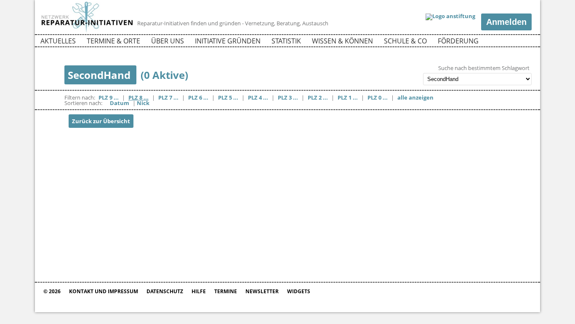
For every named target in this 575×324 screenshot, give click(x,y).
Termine (225, 291)
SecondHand (100, 75)
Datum (119, 103)
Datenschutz (164, 291)
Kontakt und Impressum (103, 291)
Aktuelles (58, 41)
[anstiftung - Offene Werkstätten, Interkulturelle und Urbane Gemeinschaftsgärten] (450, 17)
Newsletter (262, 291)
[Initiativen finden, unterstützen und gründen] (87, 31)
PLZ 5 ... (228, 97)
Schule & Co (405, 41)
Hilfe (199, 291)
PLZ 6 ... (198, 97)
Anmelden (506, 22)
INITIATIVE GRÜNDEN (228, 41)
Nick (143, 103)
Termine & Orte (113, 41)
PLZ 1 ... (348, 97)
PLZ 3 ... (288, 97)
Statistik (286, 41)
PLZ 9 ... (108, 97)
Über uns (167, 41)
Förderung (458, 41)
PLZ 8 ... (138, 97)
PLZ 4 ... (258, 97)
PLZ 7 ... (168, 97)
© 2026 (52, 291)
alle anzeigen (415, 97)
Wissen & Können (342, 41)
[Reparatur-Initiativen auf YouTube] (524, 42)
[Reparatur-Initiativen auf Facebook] (510, 42)
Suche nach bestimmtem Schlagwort (484, 68)
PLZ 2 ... (318, 97)
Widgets (298, 291)
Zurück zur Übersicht (101, 121)
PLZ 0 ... (377, 97)
